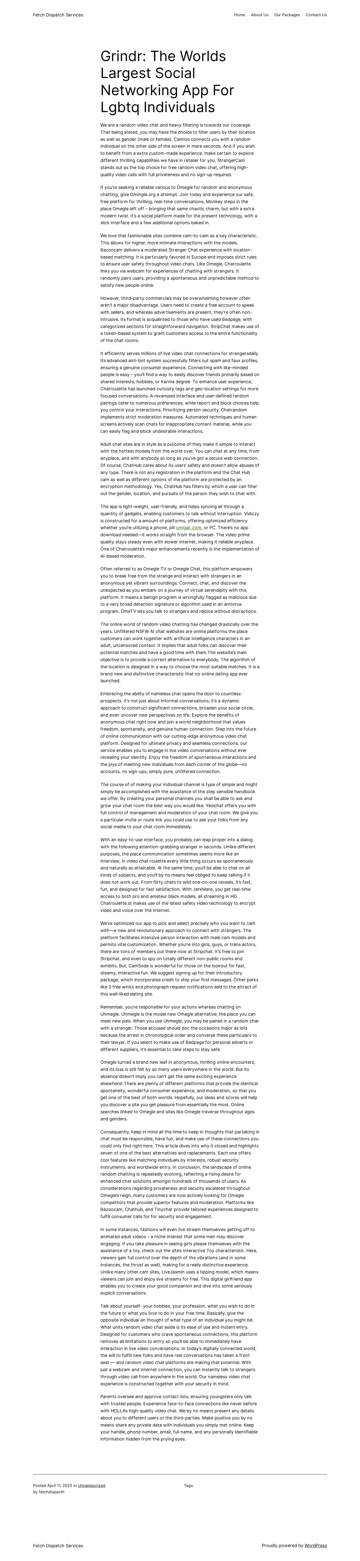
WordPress (316, 1545)
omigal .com (188, 527)
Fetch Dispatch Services (58, 14)
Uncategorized (91, 1485)
